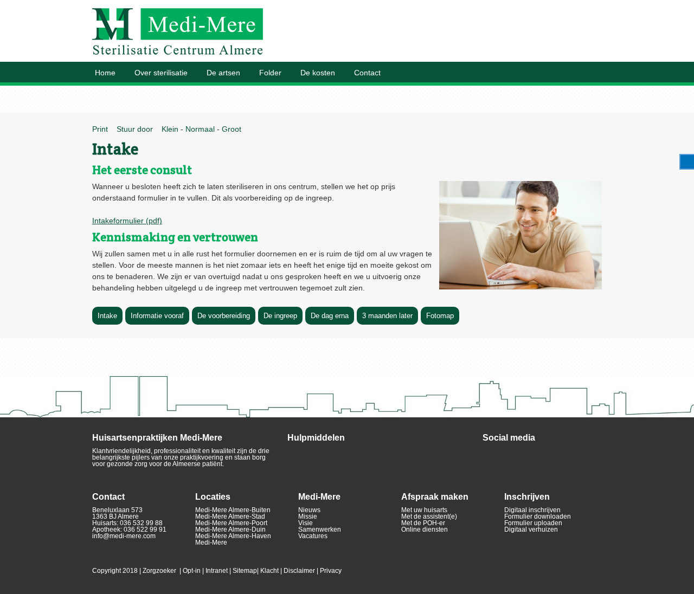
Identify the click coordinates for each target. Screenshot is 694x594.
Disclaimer (299, 570)
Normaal (200, 129)
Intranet (216, 570)
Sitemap (245, 570)
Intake (107, 316)
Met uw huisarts (424, 510)
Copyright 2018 (115, 570)
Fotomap (440, 316)
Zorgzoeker (159, 570)
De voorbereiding (223, 316)
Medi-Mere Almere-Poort (231, 523)
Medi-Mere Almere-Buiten (233, 510)
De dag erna (330, 316)
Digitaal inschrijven (532, 510)
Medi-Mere (211, 542)
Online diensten (424, 529)
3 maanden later (387, 316)
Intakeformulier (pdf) (127, 220)
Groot (231, 129)
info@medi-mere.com (124, 536)
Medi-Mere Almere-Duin (230, 529)
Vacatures (312, 536)
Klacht (269, 570)
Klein (168, 129)
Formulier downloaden (537, 516)
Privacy (331, 570)
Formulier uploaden (533, 523)
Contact (367, 72)
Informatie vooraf (157, 316)
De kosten (317, 72)
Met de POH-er (423, 523)
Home (105, 72)
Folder (270, 72)
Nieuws (309, 510)
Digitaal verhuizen (531, 529)
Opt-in (192, 570)
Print (100, 129)
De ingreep (280, 316)
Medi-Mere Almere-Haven (233, 536)
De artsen (223, 72)
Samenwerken (319, 529)
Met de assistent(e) (429, 516)
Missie (307, 516)
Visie (305, 523)
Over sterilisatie (161, 72)
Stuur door (133, 129)
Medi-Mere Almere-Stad (230, 516)
